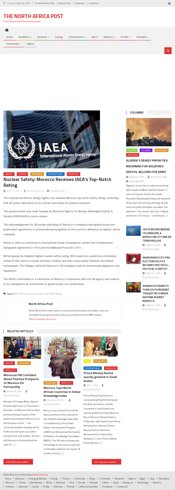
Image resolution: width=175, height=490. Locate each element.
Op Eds (35, 486)
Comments (104, 478)
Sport (94, 37)
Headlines (23, 37)
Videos (30, 43)
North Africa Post (35, 191)
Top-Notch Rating (53, 293)
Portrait (71, 486)
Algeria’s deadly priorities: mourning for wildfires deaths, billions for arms (147, 166)
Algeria (132, 150)
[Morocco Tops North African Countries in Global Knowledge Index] (62, 358)
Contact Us (94, 3)
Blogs (92, 478)
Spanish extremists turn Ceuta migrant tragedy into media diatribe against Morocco (156, 293)
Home (9, 37)
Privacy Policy (64, 3)
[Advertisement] (87, 80)
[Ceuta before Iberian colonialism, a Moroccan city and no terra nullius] (133, 231)
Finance (66, 478)
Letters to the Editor (88, 486)
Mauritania (164, 478)
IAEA (16, 293)
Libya (152, 478)
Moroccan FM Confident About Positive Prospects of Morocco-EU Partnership (21, 381)
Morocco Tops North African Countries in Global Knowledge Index (62, 392)
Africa (49, 482)
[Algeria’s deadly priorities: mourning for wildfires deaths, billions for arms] (148, 132)
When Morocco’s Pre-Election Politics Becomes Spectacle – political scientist (157, 263)
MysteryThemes (40, 474)
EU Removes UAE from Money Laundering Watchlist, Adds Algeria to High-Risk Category (20, 462)
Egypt (142, 478)
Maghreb (132, 154)
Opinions (108, 37)
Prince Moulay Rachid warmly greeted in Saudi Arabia (100, 377)
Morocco (74, 174)
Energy (59, 37)
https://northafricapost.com (42, 319)
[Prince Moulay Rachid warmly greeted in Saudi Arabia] (102, 347)
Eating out (128, 482)
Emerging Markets (38, 478)
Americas (60, 482)
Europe (22, 174)
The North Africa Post (44, 3)
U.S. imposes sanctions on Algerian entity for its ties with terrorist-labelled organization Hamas (108, 462)
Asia (87, 361)
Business (42, 37)
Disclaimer (80, 3)
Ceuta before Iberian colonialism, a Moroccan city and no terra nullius (157, 235)
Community (12, 43)
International (76, 37)
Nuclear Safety (36, 293)
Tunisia (22, 482)
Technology (142, 482)
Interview (58, 486)
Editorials (23, 486)
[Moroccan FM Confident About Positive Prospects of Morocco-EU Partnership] (22, 348)
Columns (137, 112)
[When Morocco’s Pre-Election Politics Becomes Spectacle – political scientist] (133, 259)
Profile (124, 37)
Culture (105, 482)
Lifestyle (141, 37)
